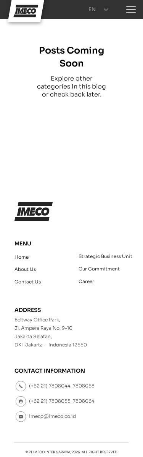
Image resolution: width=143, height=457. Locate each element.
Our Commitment (99, 269)
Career (86, 281)
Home (21, 257)
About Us (25, 269)
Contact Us (27, 282)
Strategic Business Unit (105, 256)
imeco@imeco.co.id (52, 416)
